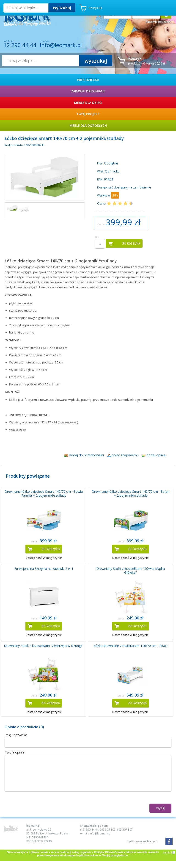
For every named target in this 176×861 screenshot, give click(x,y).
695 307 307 (125, 829)
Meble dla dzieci (88, 102)
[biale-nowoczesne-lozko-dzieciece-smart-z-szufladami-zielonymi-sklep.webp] (12, 208)
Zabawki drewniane (88, 91)
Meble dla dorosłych (88, 125)
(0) (95, 8)
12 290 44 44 (19, 45)
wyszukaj (62, 7)
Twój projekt (88, 114)
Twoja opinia (14, 752)
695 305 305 (108, 829)
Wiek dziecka (88, 80)
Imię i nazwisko (16, 734)
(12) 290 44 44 (89, 829)
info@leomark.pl (61, 45)
